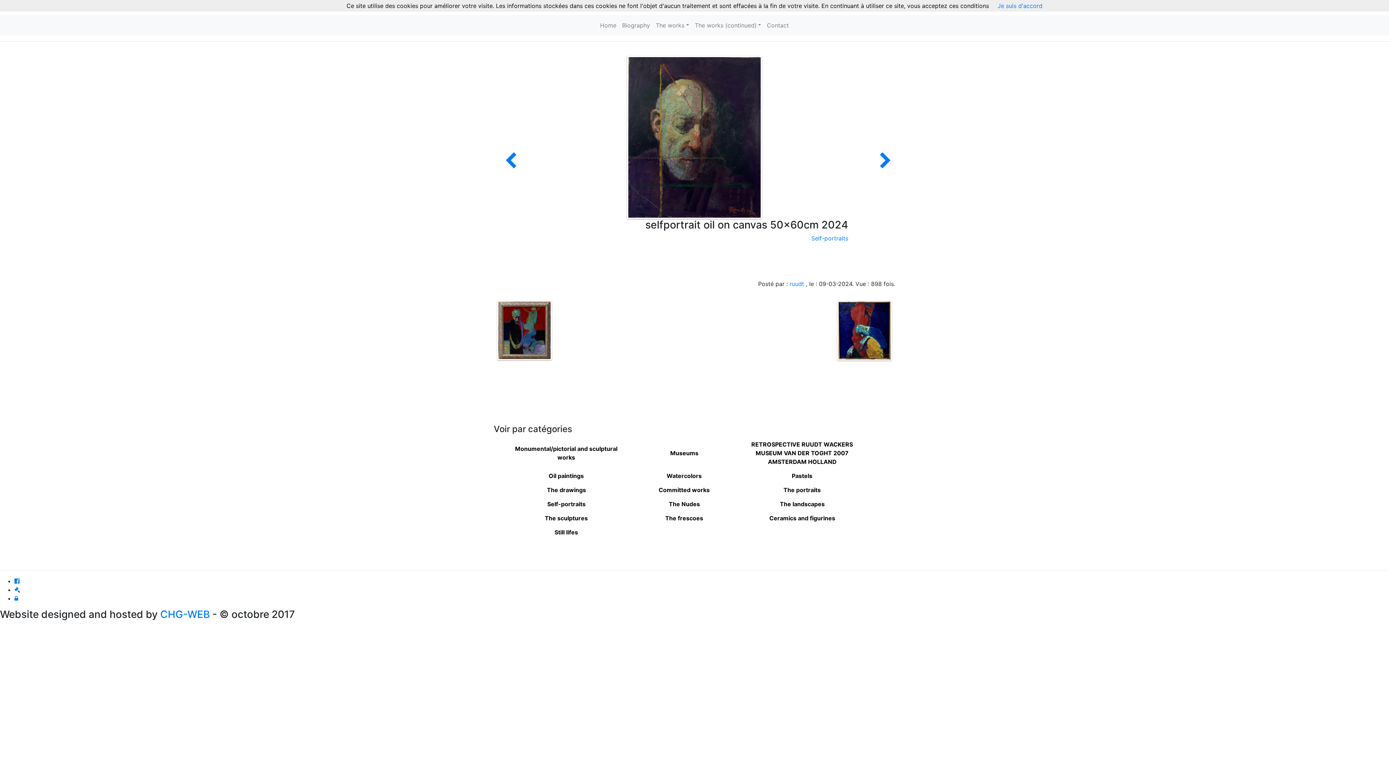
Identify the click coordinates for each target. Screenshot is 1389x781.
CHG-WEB (185, 614)
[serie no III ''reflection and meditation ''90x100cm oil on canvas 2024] (885, 164)
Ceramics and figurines (802, 518)
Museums (684, 453)
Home (608, 25)
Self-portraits (829, 238)
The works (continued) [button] (726, 25)
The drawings (566, 490)
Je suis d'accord (1020, 5)
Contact (778, 25)
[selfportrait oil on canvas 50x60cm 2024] (694, 136)
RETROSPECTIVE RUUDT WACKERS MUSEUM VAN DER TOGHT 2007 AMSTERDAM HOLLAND (802, 453)
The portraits (802, 490)
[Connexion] (16, 598)
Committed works (684, 490)
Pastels (802, 475)
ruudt (797, 283)
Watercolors (684, 475)
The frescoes (684, 518)
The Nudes (684, 504)
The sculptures (566, 518)
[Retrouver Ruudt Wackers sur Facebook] (17, 581)
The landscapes (802, 504)
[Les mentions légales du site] (17, 589)
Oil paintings (566, 475)
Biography (636, 25)
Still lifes (566, 532)
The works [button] (670, 25)
